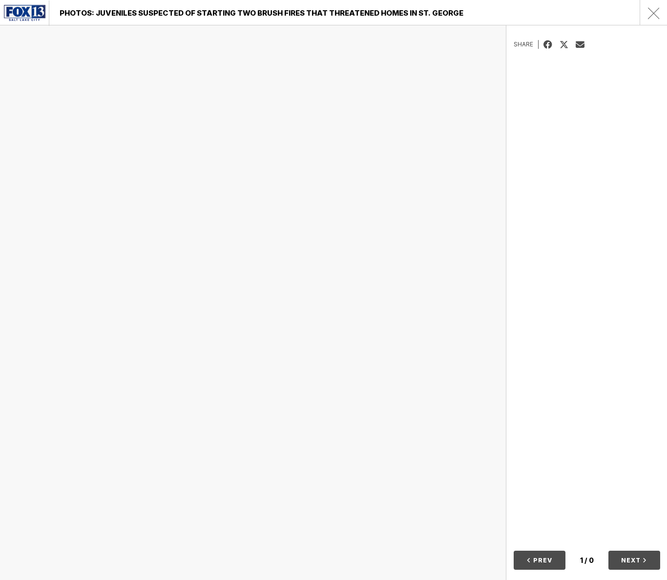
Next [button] (632, 560)
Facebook (551, 44)
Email (584, 44)
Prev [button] (541, 560)
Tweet (568, 44)
